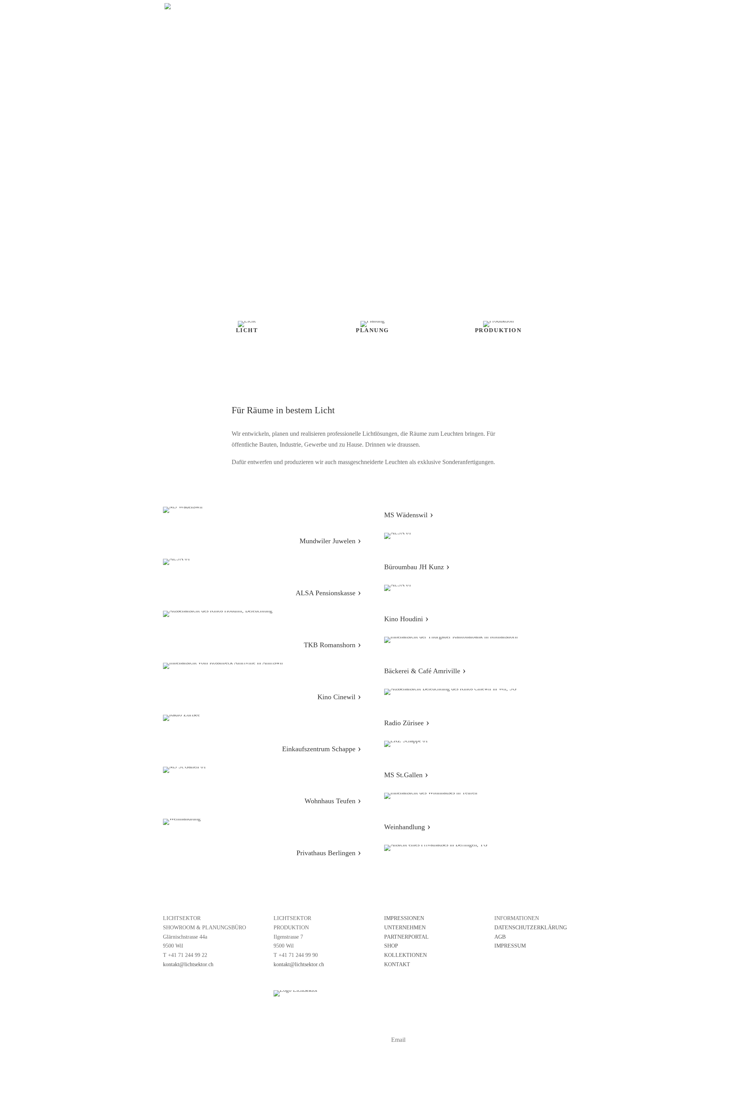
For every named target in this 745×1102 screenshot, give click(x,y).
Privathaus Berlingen (328, 853)
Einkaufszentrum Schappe (321, 749)
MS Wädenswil (408, 515)
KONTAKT (397, 964)
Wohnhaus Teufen (333, 801)
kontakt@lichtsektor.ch (188, 964)
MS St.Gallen (406, 775)
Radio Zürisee (404, 723)
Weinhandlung (407, 827)
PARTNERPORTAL (406, 937)
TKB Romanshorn (329, 645)
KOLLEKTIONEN (405, 955)
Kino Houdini (406, 619)
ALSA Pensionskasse (328, 593)
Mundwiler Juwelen (330, 541)
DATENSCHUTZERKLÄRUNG (530, 927)
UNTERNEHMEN (405, 927)
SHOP (391, 946)
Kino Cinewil (339, 697)
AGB (500, 937)
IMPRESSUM (510, 946)
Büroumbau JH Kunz (416, 567)
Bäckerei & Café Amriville (422, 671)
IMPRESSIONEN (404, 918)
